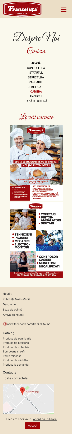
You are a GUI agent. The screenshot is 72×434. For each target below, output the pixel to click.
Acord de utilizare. (45, 419)
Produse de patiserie (16, 342)
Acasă (36, 63)
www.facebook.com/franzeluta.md (28, 324)
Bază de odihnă (36, 101)
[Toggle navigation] (63, 9)
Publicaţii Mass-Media (16, 299)
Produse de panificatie (17, 338)
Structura (36, 77)
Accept (32, 425)
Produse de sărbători (16, 360)
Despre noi (9, 304)
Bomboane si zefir (14, 351)
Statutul (36, 72)
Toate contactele (15, 378)
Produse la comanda (16, 364)
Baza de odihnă (12, 309)
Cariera (36, 91)
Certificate (36, 87)
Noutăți (7, 293)
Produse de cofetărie (16, 347)
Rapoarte (36, 82)
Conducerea (36, 68)
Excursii (36, 96)
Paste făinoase (12, 355)
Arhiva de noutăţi (13, 314)
